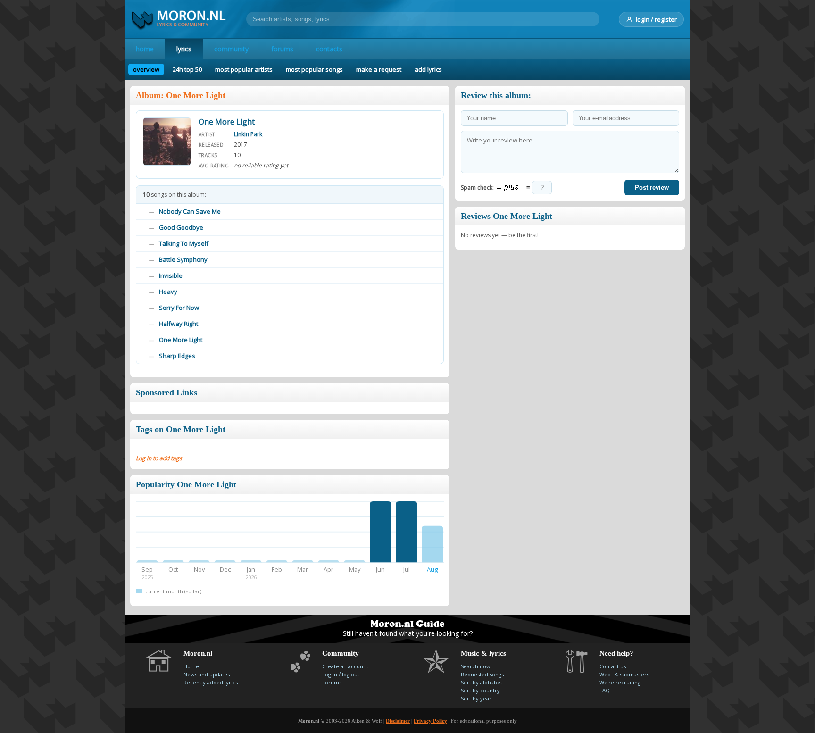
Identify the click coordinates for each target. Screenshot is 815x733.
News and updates (206, 674)
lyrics (183, 48)
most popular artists (244, 69)
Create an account (345, 666)
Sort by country (480, 690)
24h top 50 (187, 69)
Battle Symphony (183, 259)
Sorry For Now (179, 307)
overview (146, 69)
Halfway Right (178, 323)
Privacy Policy (430, 721)
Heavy (168, 291)
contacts (329, 48)
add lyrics (428, 69)
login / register (656, 19)
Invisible (171, 275)
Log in (329, 674)
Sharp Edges (177, 355)
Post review (652, 187)
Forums (331, 682)
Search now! (476, 666)
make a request (378, 69)
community (231, 48)
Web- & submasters (624, 674)
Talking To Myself (183, 243)
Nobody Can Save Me (190, 211)
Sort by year (476, 698)
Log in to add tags (159, 458)
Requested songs (482, 674)
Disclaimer (398, 721)
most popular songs (314, 69)
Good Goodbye (181, 227)
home (145, 48)
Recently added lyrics (210, 682)
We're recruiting (619, 682)
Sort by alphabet (481, 682)
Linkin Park (248, 134)
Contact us (612, 666)
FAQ (604, 690)
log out (350, 674)
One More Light (180, 339)
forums (282, 48)
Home (191, 666)
